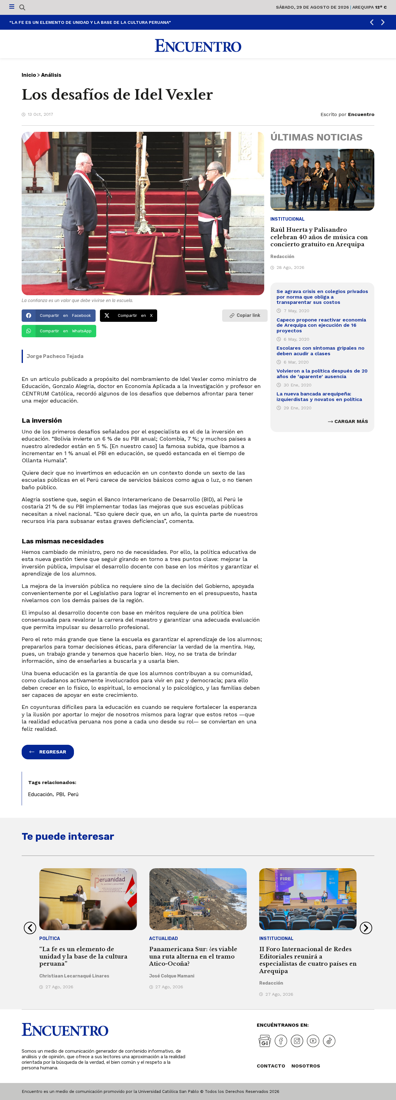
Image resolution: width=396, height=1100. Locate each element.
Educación (40, 794)
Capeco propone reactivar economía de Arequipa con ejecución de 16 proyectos (321, 325)
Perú (73, 794)
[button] (372, 22)
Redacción (282, 256)
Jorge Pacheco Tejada (55, 356)
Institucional (287, 219)
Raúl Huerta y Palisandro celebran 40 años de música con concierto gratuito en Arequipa (319, 237)
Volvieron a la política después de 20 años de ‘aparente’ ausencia (322, 373)
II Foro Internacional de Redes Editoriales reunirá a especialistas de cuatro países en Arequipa (308, 960)
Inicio (29, 75)
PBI (60, 794)
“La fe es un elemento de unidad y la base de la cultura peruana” (90, 22)
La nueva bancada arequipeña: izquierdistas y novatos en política (319, 396)
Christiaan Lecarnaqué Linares (74, 976)
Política (49, 938)
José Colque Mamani (171, 976)
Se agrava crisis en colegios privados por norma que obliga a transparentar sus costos (322, 296)
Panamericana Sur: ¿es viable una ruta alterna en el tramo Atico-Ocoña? (193, 956)
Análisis (51, 75)
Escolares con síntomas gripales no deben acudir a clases (320, 350)
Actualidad (163, 938)
